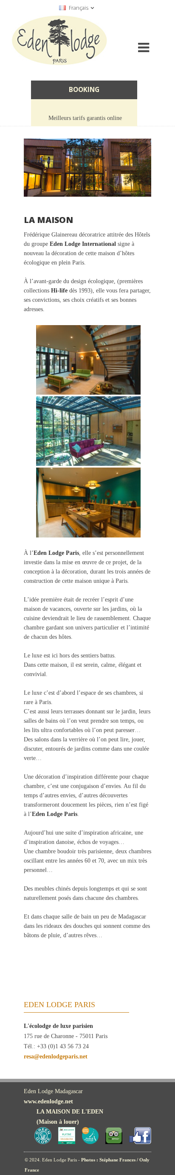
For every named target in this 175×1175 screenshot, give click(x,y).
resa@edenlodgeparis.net (56, 1056)
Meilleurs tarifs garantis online (85, 118)
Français (79, 7)
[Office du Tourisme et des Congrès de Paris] (90, 1142)
